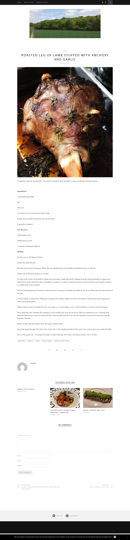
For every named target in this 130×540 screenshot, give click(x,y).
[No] (127, 537)
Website (19, 466)
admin (33, 363)
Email (19, 461)
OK (115, 537)
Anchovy (21, 340)
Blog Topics (29, 2)
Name (19, 456)
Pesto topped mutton (94, 410)
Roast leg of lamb (61, 340)
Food (65, 51)
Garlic (30, 340)
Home (19, 2)
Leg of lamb (47, 340)
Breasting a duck (25, 389)
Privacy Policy (42, 2)
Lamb (37, 340)
